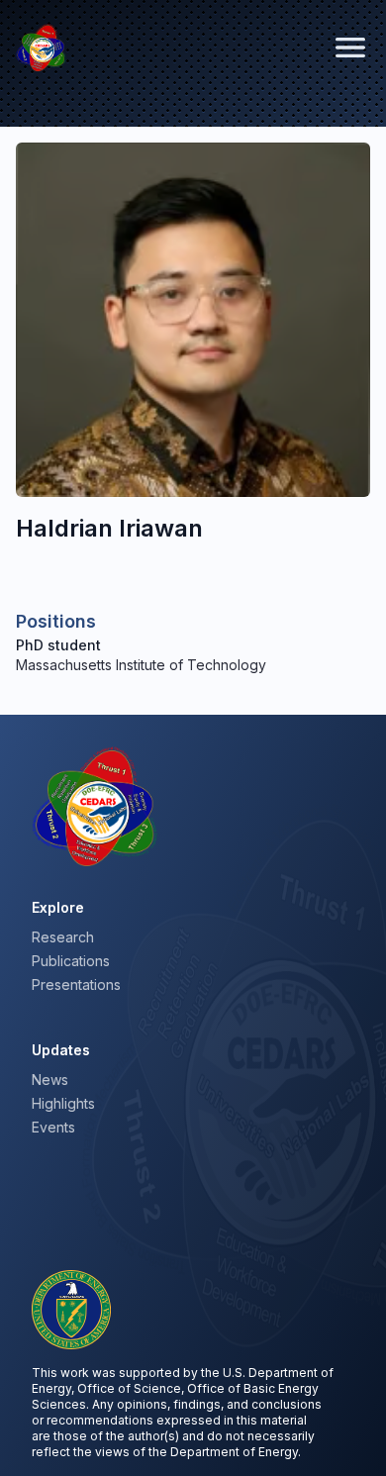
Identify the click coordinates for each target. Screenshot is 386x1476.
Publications (71, 960)
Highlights (63, 1103)
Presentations (76, 984)
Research (63, 937)
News (50, 1079)
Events (53, 1127)
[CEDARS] (41, 47)
